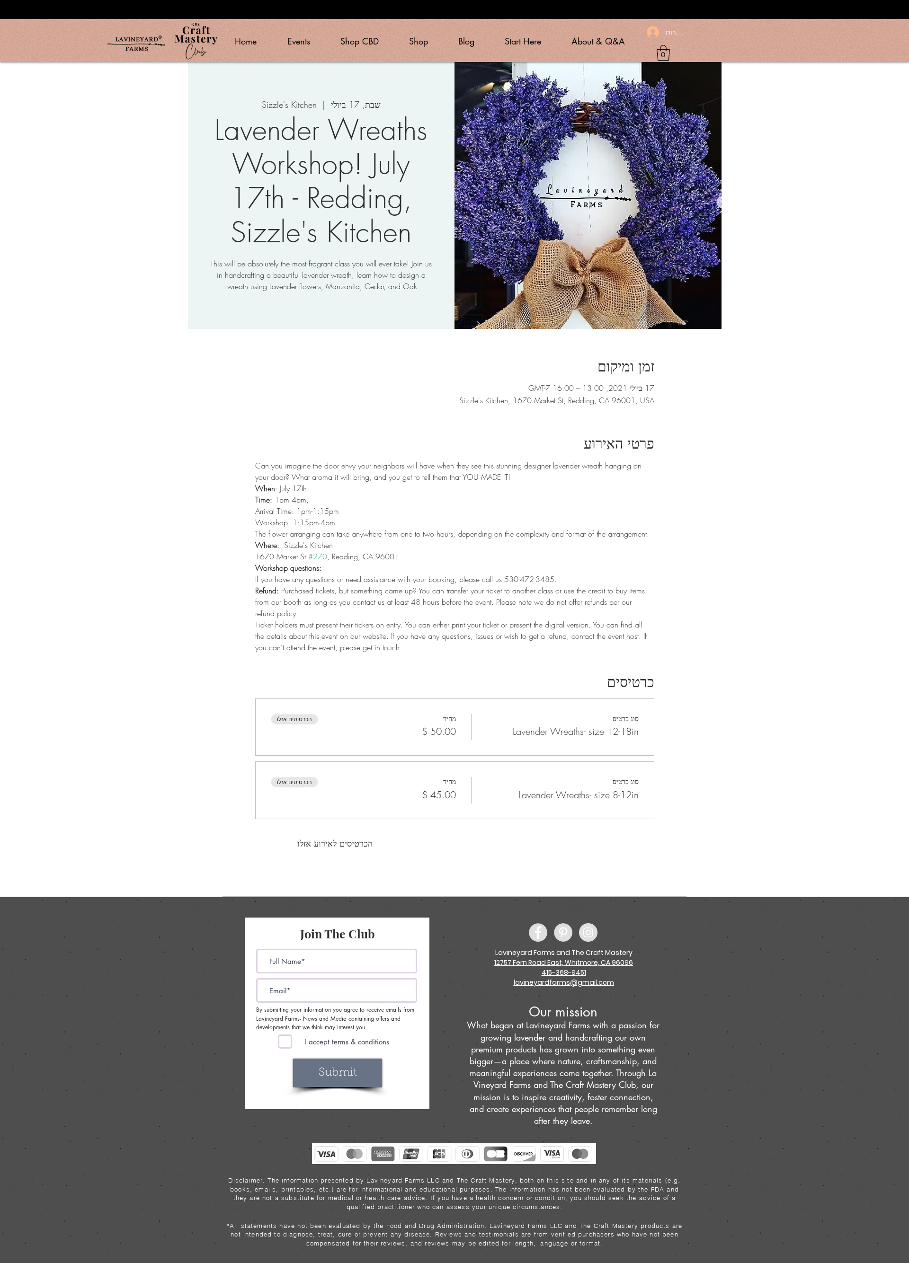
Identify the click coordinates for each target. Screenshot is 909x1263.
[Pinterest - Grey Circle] (563, 932)
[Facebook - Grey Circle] (538, 932)
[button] (663, 53)
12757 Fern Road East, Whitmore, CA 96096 (563, 962)
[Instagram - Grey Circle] (588, 932)
